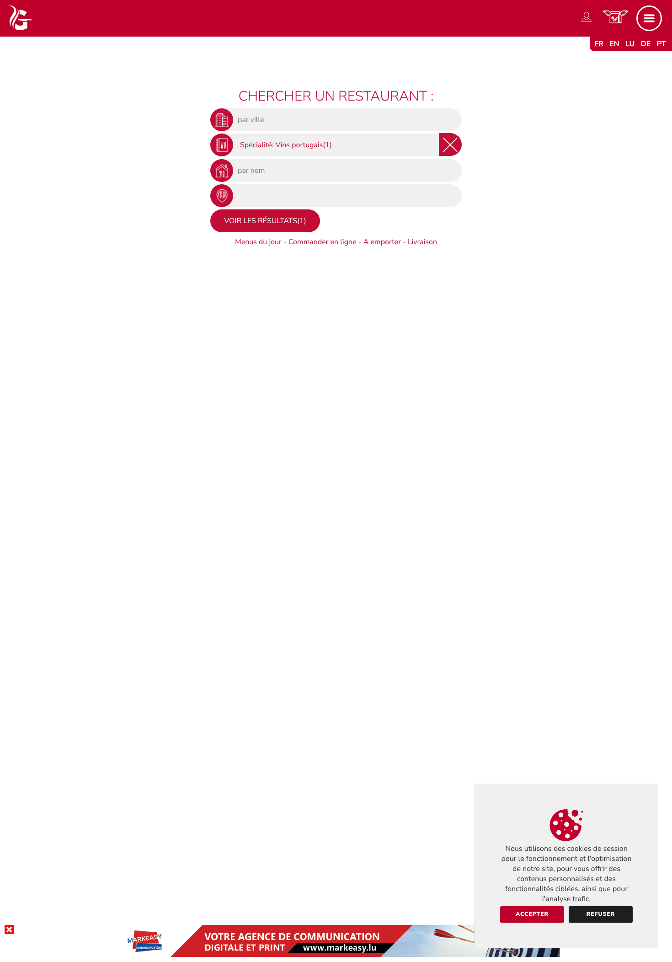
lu (630, 44)
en (614, 44)
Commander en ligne (322, 242)
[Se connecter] (586, 22)
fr (598, 44)
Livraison (422, 242)
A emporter (382, 242)
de (646, 44)
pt (661, 44)
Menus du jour (258, 242)
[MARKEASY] (336, 955)
